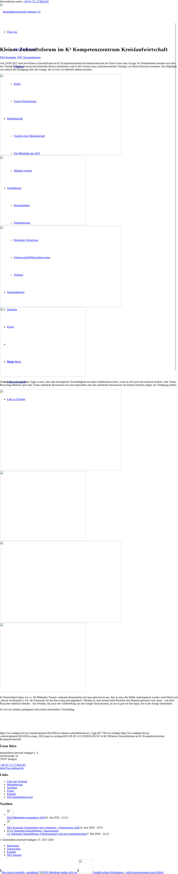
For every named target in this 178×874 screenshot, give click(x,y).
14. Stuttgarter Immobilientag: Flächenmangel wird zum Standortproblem (47, 833)
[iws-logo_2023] (20, 11)
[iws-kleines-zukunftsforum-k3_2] (89, 341)
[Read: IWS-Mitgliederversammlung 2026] (10, 814)
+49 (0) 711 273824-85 (36, 1)
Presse (10, 790)
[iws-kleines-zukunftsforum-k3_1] (89, 189)
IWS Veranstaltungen (29, 57)
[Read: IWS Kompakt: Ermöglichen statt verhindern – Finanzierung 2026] (10, 824)
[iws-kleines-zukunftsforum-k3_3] (89, 504)
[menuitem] (92, 845)
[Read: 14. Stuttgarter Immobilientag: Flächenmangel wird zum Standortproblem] (33, 830)
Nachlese (12, 787)
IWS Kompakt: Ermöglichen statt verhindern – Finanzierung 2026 (43, 827)
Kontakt (11, 793)
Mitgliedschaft (15, 784)
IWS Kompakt (8, 57)
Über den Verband (17, 781)
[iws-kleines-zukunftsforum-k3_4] (89, 656)
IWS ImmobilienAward (20, 797)
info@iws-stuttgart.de (12, 768)
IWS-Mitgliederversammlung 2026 (26, 817)
